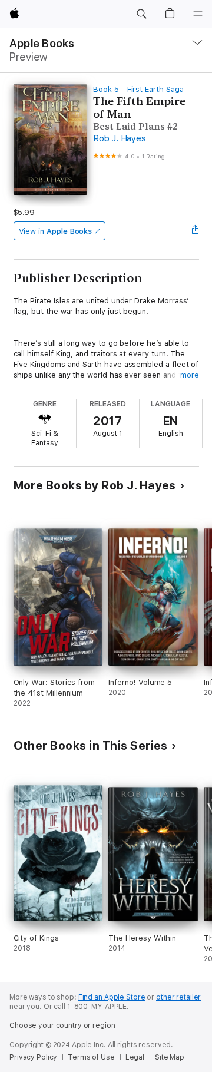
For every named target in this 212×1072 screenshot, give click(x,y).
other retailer (178, 997)
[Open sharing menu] (195, 231)
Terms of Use (91, 1057)
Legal (134, 1057)
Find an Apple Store (111, 997)
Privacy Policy (33, 1057)
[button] (141, 14)
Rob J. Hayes (119, 138)
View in (55, 231)
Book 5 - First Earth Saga (138, 89)
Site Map (169, 1057)
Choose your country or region (62, 1025)
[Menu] (198, 14)
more (189, 374)
